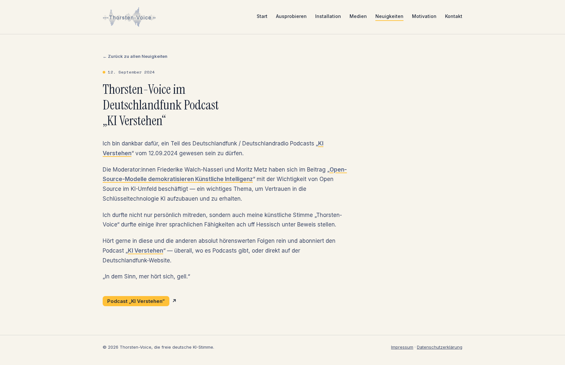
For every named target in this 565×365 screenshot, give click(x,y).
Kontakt (453, 16)
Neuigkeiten (389, 16)
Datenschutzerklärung (439, 347)
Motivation (424, 16)
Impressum (402, 347)
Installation (328, 16)
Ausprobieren (291, 16)
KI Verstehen (145, 250)
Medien (358, 16)
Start (262, 16)
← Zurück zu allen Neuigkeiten (135, 56)
